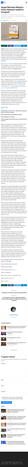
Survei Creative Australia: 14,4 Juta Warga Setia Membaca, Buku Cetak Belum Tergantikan (16, 436)
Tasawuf (13, 269)
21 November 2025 (11, 339)
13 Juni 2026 (10, 329)
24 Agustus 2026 (11, 413)
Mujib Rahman (6, 20)
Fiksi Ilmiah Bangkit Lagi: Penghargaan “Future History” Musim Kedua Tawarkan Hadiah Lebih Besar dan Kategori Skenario (16, 443)
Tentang (2, 463)
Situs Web (3, 391)
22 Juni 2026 (10, 420)
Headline (6, 281)
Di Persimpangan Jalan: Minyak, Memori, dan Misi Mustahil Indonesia (14, 119)
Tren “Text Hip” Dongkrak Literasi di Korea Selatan (16, 429)
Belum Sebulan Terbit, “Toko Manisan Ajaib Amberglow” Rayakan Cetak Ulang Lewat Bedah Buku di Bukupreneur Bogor (16, 418)
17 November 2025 (11, 345)
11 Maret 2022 (14, 20)
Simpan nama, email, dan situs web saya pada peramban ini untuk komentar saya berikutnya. (12, 398)
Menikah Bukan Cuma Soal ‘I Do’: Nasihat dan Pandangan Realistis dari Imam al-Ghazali (14, 111)
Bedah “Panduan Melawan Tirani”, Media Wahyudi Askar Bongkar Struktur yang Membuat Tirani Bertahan (16, 411)
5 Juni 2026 (10, 445)
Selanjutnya (14, 349)
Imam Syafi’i (10, 86)
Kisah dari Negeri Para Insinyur (8, 117)
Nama (2, 379)
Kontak (21, 463)
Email (2, 385)
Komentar (3, 363)
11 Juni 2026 (10, 431)
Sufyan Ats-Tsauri (18, 84)
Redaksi (6, 463)
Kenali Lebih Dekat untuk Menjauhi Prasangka (11, 114)
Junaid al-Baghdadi (9, 63)
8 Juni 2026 (10, 438)
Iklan (10, 463)
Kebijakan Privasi (15, 463)
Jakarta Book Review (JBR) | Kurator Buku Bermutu (13, 462)
